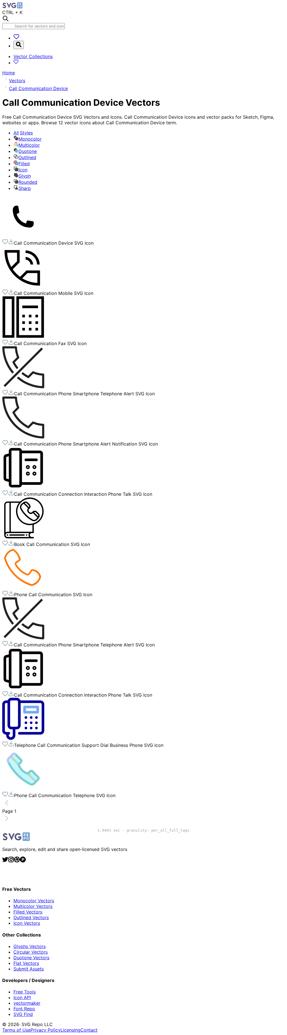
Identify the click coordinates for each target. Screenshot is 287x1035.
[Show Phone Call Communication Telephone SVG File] (23, 788)
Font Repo (24, 1008)
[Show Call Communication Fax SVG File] (23, 336)
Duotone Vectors (31, 957)
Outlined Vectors (31, 917)
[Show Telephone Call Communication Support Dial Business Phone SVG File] (23, 738)
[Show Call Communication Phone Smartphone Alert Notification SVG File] (23, 437)
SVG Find (23, 1014)
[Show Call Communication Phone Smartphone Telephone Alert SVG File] (23, 386)
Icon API (22, 997)
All (23, 133)
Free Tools (24, 992)
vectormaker (26, 1003)
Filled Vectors (27, 912)
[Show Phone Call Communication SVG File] (23, 587)
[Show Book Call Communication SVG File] (23, 537)
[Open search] (18, 45)
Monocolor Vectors (33, 900)
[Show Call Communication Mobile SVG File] (23, 286)
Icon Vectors (26, 923)
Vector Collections (33, 56)
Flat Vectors (26, 963)
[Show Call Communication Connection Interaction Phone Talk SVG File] (23, 487)
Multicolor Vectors (32, 906)
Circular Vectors (30, 952)
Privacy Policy (46, 1030)
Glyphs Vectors (29, 946)
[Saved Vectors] (16, 38)
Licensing (70, 1030)
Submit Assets (28, 969)
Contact (89, 1030)
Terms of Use (16, 1030)
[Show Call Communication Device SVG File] (23, 236)
